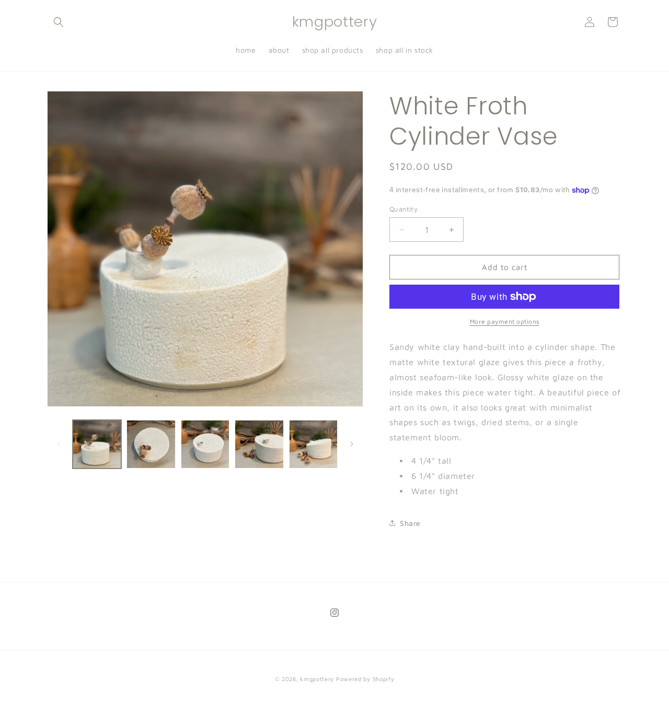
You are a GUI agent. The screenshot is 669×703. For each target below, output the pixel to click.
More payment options (504, 321)
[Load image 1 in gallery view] (97, 444)
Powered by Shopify (365, 678)
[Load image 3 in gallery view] (205, 444)
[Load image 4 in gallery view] (259, 444)
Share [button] (410, 523)
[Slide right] (351, 443)
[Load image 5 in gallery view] (313, 444)
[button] (58, 21)
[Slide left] (58, 443)
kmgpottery (317, 678)
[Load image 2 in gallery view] (150, 444)
